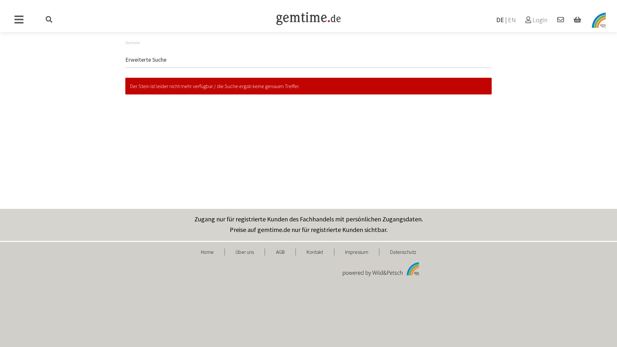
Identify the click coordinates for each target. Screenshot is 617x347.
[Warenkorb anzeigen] (577, 20)
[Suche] (49, 20)
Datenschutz (403, 252)
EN (512, 20)
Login (539, 20)
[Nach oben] (599, 337)
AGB (280, 252)
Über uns (245, 252)
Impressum (356, 252)
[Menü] (19, 20)
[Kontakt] (560, 20)
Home (207, 252)
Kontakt (315, 252)
